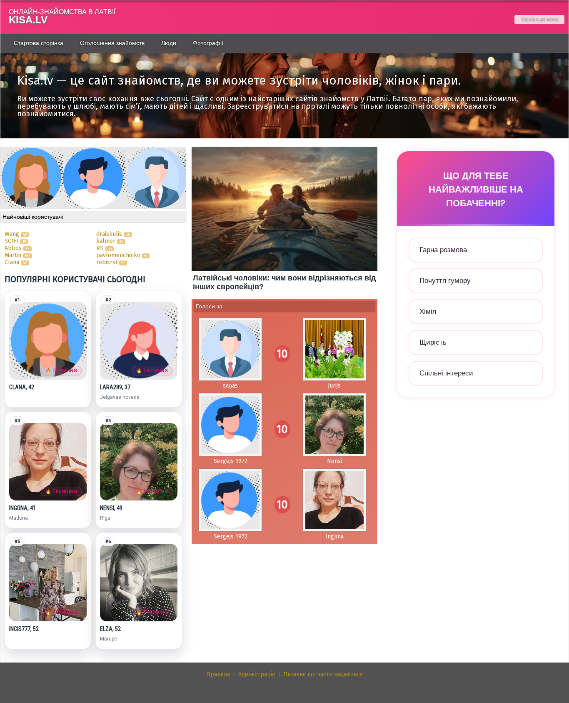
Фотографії (208, 43)
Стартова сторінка (38, 43)
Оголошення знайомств (112, 43)
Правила (218, 674)
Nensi (334, 461)
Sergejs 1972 (230, 461)
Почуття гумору (445, 281)
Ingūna (334, 536)
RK (100, 248)
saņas (230, 385)
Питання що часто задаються (323, 674)
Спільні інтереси (446, 373)
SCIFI (11, 241)
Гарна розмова (443, 250)
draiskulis (109, 234)
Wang (12, 234)
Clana (12, 262)
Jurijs (334, 385)
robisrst (106, 262)
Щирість (433, 342)
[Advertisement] (476, 486)
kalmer (105, 241)
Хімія (427, 311)
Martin (13, 255)
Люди (168, 43)
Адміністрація (256, 674)
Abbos (13, 248)
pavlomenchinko (119, 255)
